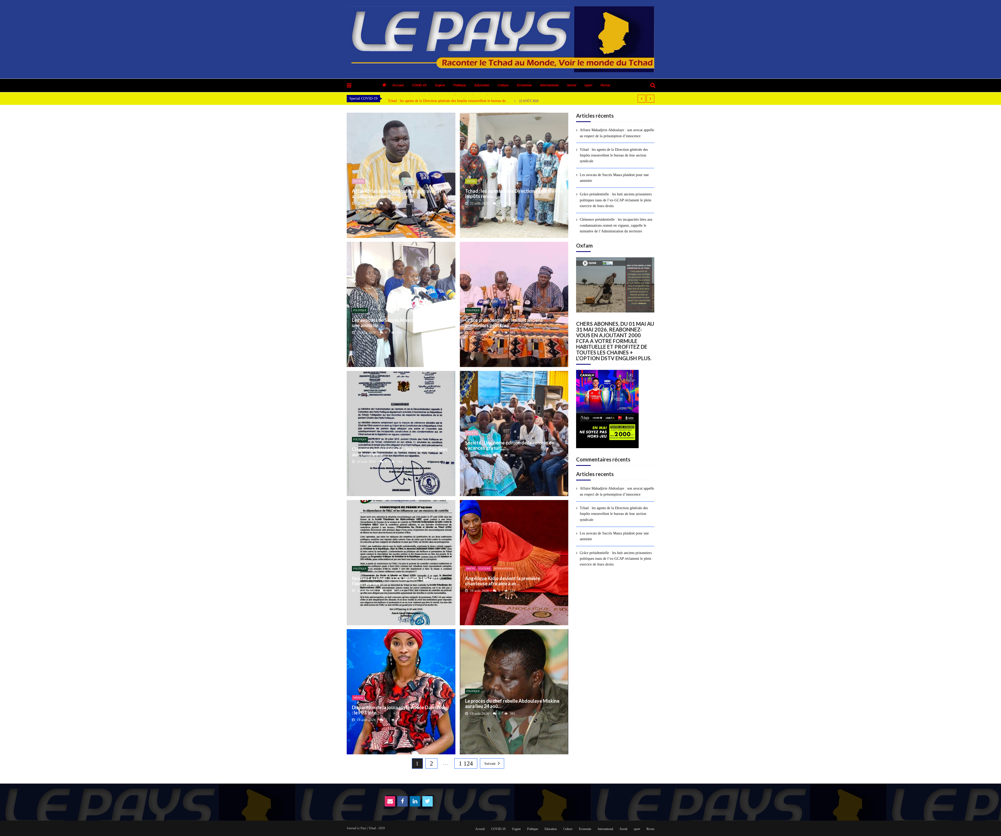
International (549, 85)
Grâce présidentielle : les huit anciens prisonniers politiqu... (504, 323)
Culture (503, 85)
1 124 (466, 763)
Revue (605, 85)
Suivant (490, 764)
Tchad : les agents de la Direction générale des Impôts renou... (514, 194)
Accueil (398, 85)
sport (588, 85)
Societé (358, 181)
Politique (459, 85)
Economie (524, 85)
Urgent (440, 85)
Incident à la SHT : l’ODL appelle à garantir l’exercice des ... (396, 581)
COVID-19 (419, 85)
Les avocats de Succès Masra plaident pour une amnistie (429, 101)
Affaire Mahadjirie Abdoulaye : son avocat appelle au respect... (397, 194)
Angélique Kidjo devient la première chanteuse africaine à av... (502, 581)
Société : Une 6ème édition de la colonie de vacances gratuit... (509, 445)
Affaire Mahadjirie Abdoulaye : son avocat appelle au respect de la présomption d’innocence (617, 133)
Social (571, 85)
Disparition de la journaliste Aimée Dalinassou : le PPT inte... (400, 710)
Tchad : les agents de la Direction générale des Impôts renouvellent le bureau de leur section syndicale (614, 155)
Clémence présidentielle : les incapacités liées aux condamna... (400, 452)
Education (481, 85)
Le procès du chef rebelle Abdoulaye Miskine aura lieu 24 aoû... (512, 704)
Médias (358, 697)
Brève (470, 568)
